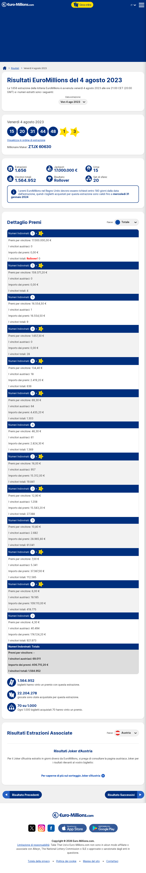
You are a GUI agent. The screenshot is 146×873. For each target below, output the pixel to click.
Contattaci (112, 861)
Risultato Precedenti (25, 795)
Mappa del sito (91, 861)
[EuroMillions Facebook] (51, 829)
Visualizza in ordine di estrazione (26, 140)
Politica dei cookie (66, 861)
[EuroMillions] (18, 5)
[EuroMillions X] (31, 829)
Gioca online (85, 4)
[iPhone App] (72, 829)
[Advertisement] (73, 37)
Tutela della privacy (39, 861)
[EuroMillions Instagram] (41, 829)
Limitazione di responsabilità (33, 844)
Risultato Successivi (121, 795)
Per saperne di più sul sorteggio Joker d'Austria (70, 775)
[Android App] (103, 829)
